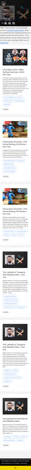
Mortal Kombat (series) (9, 440)
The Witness (17, 436)
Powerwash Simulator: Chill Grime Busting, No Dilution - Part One (15, 211)
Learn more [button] (24, 463)
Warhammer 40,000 (8, 164)
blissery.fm (4, 43)
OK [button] (15, 468)
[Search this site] (2, 23)
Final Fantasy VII (20, 160)
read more (5, 109)
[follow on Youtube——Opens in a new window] (14, 23)
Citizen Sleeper (7, 436)
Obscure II (24, 436)
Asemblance (7, 370)
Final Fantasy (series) (9, 307)
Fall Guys (21, 235)
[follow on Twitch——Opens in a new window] (18, 23)
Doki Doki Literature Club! (9, 296)
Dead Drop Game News (15, 30)
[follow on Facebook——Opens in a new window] (6, 23)
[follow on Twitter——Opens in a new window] (10, 23)
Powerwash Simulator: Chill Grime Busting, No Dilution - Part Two (15, 144)
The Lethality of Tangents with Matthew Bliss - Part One (14, 347)
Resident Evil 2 (7, 381)
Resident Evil (7, 104)
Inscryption (15, 370)
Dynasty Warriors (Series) (10, 168)
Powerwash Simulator (19, 100)
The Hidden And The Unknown (11, 300)
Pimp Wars (6, 235)
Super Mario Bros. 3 (21, 307)
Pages (4, 14)
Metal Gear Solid (7, 100)
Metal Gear (19, 97)
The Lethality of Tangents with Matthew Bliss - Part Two (14, 274)
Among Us (14, 235)
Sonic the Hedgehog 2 (9, 97)
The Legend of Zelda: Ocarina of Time (12, 377)
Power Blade (20, 440)
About (4, 9)
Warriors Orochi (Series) (9, 171)
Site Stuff (5, 18)
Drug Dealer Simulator (22, 231)
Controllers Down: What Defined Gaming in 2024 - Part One (14, 72)
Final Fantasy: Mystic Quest (10, 303)
